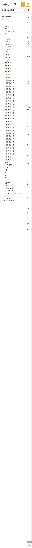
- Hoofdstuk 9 (9, 74)
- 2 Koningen (7, 43)
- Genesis (6, 25)
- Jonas (6, 175)
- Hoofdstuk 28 (9, 103)
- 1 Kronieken (8, 44)
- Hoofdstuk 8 (9, 73)
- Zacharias (7, 182)
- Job (5, 52)
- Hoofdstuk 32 (9, 109)
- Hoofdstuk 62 (9, 154)
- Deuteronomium (9, 31)
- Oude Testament (8, 23)
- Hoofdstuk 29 (9, 104)
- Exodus (6, 26)
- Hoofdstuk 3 (9, 65)
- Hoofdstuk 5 (9, 68)
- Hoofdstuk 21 (9, 92)
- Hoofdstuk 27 (9, 101)
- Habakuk (7, 198)
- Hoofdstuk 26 (9, 100)
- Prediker (7, 57)
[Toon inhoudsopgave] (2, 10)
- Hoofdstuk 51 (9, 138)
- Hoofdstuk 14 (9, 82)
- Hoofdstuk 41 (9, 123)
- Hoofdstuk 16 (9, 85)
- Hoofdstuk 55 (9, 144)
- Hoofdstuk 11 (9, 77)
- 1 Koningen (7, 41)
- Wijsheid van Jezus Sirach (12, 193)
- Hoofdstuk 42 (9, 124)
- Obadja (6, 174)
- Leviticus (7, 28)
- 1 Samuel (7, 38)
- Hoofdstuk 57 (9, 147)
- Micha (6, 177)
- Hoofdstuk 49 (9, 135)
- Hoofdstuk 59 (9, 150)
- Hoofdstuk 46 (9, 130)
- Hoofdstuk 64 (9, 157)
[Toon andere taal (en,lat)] (29, 10)
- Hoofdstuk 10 (9, 76)
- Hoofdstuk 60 (9, 151)
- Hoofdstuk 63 (9, 156)
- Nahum (6, 196)
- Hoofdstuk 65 (9, 159)
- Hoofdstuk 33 (9, 111)
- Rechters (7, 35)
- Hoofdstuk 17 (9, 86)
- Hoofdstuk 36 (9, 115)
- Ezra (5, 48)
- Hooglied (7, 59)
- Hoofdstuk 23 (9, 95)
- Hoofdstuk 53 (9, 141)
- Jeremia (7, 162)
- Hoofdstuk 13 (9, 80)
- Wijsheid (7, 192)
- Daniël (6, 167)
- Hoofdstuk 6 (9, 70)
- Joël (5, 170)
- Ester (6, 51)
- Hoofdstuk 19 (9, 89)
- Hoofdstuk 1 (9, 62)
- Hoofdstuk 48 (9, 133)
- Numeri (6, 30)
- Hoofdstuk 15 (9, 83)
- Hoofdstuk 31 (9, 108)
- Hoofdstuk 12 (9, 79)
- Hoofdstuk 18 (9, 88)
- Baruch (6, 195)
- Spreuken (7, 56)
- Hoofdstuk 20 (9, 91)
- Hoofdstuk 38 (9, 118)
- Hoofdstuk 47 (9, 132)
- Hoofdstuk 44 (9, 127)
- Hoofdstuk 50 (9, 136)
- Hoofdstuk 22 (9, 94)
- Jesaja (6, 61)
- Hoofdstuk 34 (9, 112)
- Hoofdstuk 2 (9, 64)
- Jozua (6, 33)
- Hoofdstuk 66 (9, 161)
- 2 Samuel (7, 39)
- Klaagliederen (8, 164)
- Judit (6, 187)
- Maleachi (7, 183)
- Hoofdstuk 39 (9, 120)
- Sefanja (6, 179)
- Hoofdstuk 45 (9, 129)
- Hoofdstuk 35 (9, 114)
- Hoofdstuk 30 (9, 106)
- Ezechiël (7, 165)
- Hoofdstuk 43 (9, 126)
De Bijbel (10, 10)
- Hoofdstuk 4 (9, 67)
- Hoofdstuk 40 (9, 121)
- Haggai (6, 180)
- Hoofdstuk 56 (9, 145)
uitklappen (6, 19)
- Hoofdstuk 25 (9, 98)
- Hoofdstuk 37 (9, 117)
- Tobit (6, 185)
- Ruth (6, 36)
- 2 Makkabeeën (8, 190)
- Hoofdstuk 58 (9, 148)
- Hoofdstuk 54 (9, 142)
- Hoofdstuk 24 (9, 97)
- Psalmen (7, 54)
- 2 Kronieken (8, 46)
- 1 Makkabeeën (8, 188)
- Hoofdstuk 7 (9, 71)
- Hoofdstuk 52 (9, 139)
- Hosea (6, 169)
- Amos (6, 172)
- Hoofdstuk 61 (9, 153)
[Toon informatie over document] (5, 10)
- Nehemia (7, 49)
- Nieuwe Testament (8, 200)
